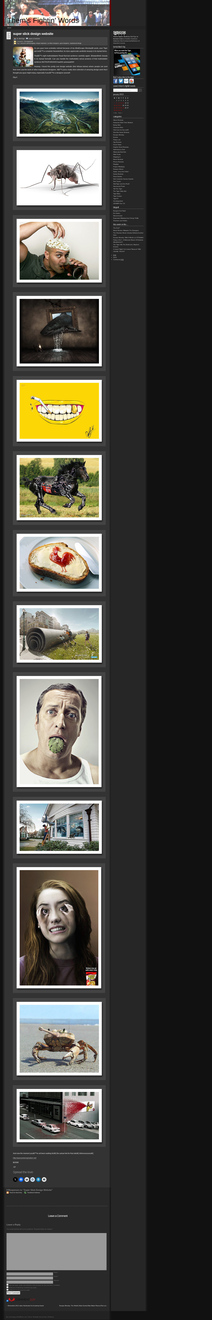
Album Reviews (118, 120)
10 (121, 103)
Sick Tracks (117, 181)
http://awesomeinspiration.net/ (24, 1158)
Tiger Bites (116, 193)
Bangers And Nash (119, 211)
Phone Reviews (118, 162)
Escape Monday (118, 135)
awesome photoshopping (27, 43)
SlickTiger (22, 38)
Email (56, 1276)
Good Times (117, 144)
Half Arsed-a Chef (119, 149)
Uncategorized (28, 41)
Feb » (120, 113)
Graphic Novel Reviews (120, 147)
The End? (116, 228)
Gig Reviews (117, 142)
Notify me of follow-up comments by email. (23, 1287)
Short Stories (117, 176)
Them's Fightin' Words (43, 20)
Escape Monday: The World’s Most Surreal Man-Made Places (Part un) (82, 1305)
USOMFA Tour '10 (119, 203)
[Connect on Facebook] (115, 83)
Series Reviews (118, 174)
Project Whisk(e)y (119, 166)
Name (56, 1272)
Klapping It (116, 157)
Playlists (116, 164)
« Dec (115, 113)
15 (116, 105)
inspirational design (75, 43)
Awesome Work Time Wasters (123, 122)
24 (121, 108)
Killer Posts (117, 154)
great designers (64, 43)
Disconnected (117, 216)
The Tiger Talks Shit (119, 191)
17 (121, 105)
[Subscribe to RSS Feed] (131, 83)
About (9, 28)
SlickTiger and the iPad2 (121, 184)
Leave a (34, 38)
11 (123, 103)
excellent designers (53, 43)
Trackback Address (33, 1192)
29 (116, 110)
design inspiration (41, 43)
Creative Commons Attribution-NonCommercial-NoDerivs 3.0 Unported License (126, 41)
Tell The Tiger (117, 189)
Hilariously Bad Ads (119, 152)
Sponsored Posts (119, 186)
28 (114, 110)
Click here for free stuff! (121, 130)
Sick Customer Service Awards (123, 179)
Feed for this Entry (16, 1192)
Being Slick (117, 125)
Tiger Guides (117, 196)
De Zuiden (116, 213)
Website (56, 1280)
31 (121, 110)
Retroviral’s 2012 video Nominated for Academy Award (26, 1305)
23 (119, 108)
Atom (115, 257)
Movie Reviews (118, 159)
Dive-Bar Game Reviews (121, 132)
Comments (118, 259)
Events (115, 137)
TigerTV (115, 198)
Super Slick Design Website (33, 34)
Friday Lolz (116, 139)
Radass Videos (118, 169)
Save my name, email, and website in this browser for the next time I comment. (34, 1285)
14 (114, 105)
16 (119, 105)
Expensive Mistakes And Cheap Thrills (125, 218)
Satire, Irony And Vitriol (120, 171)
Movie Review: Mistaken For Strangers (126, 230)
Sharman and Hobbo (120, 220)
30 (119, 110)
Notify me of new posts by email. (19, 1290)
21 (114, 108)
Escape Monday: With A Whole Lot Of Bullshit (128, 237)
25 (123, 108)
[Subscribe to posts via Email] (126, 83)
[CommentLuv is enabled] (21, 1301)
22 (116, 108)
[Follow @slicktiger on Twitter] (121, 83)
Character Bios (118, 127)
